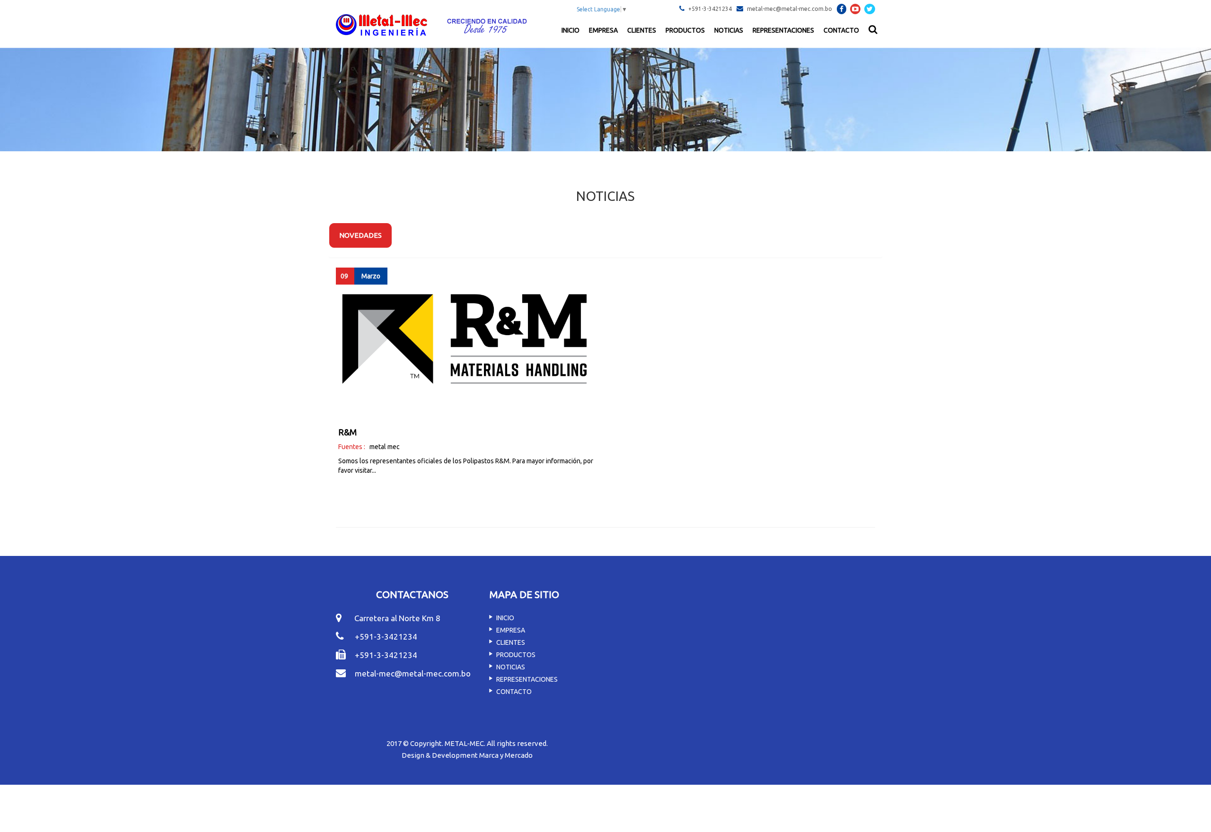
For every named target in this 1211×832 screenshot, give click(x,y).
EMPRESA (603, 30)
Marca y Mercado (506, 755)
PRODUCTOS (685, 30)
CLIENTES (641, 30)
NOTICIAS (728, 30)
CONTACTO (841, 30)
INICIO (570, 30)
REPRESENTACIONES (783, 30)
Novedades (360, 235)
